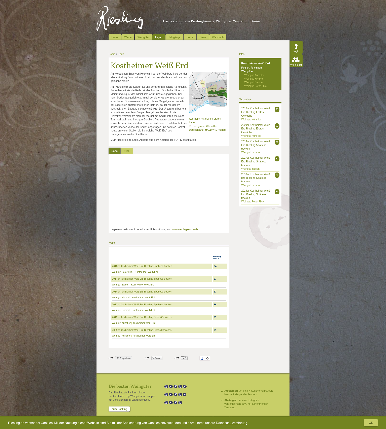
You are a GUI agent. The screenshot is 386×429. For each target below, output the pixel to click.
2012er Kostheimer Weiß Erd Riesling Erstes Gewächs (141, 317)
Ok (371, 423)
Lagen (158, 37)
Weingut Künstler (121, 323)
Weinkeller (296, 65)
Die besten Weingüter (130, 386)
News (203, 37)
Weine (127, 37)
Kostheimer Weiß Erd (146, 272)
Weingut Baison (120, 284)
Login (296, 51)
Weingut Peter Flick (122, 272)
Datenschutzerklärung (231, 422)
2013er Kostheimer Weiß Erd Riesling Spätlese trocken (142, 304)
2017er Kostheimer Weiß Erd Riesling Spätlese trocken (142, 278)
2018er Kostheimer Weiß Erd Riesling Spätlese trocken (142, 266)
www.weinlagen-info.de (185, 229)
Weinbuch (218, 37)
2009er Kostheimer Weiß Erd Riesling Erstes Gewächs (141, 330)
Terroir (190, 37)
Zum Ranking (119, 409)
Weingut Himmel (121, 297)
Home (114, 37)
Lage (121, 54)
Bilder (127, 150)
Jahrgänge (174, 37)
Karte (114, 150)
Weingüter (143, 37)
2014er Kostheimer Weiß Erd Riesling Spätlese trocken (142, 291)
